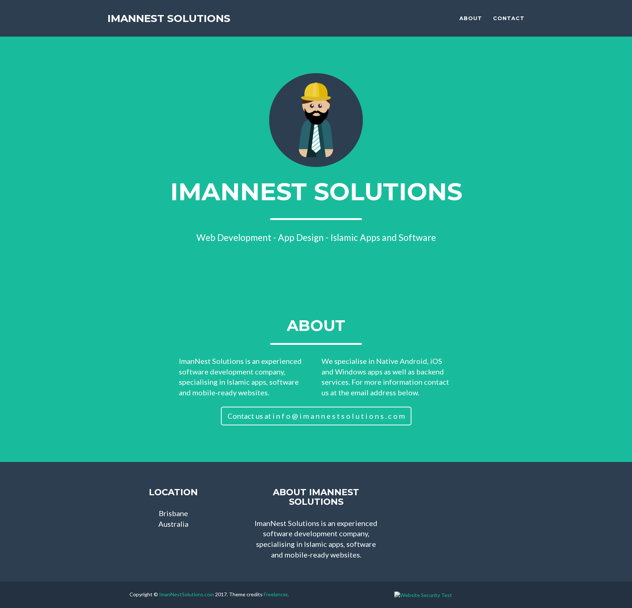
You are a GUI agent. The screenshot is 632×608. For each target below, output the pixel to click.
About (470, 18)
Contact (508, 18)
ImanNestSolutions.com (186, 594)
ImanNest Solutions (169, 18)
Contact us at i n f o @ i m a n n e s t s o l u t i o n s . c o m (316, 415)
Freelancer (275, 594)
